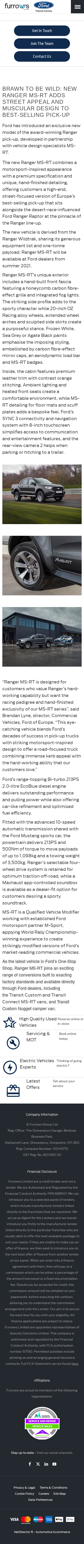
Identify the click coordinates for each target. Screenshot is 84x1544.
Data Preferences (40, 1499)
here (75, 1363)
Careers (43, 1493)
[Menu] (77, 6)
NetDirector (22, 1532)
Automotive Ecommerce (53, 1532)
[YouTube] (54, 1464)
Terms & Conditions (53, 1487)
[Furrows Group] (17, 7)
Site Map (59, 1493)
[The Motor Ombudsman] (42, 1438)
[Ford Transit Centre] (44, 6)
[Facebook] (30, 1464)
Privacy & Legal (24, 1487)
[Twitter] (38, 1464)
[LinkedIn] (46, 1464)
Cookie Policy (24, 1493)
